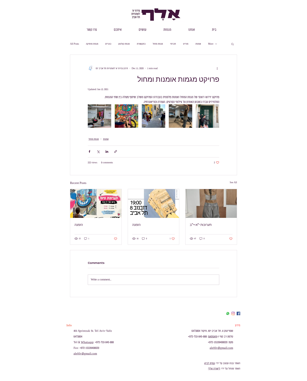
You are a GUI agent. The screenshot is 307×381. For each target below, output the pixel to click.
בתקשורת (141, 43)
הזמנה (78, 224)
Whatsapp (87, 342)
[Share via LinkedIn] (107, 151)
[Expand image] (99, 116)
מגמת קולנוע (124, 43)
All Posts (74, 43)
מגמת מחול (158, 43)
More (210, 43)
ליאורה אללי (214, 368)
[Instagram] (233, 313)
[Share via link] (115, 151)
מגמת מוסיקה (92, 43)
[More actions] (217, 68)
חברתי (173, 43)
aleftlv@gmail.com (85, 353)
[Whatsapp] (228, 313)
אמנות (198, 43)
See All (233, 182)
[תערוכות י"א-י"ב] (211, 203)
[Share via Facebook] (89, 151)
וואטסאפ (212, 336)
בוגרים (108, 43)
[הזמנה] (96, 203)
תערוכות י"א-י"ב (201, 224)
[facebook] (238, 313)
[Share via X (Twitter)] (98, 151)
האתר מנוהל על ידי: (230, 368)
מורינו (185, 43)
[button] (191, 30)
